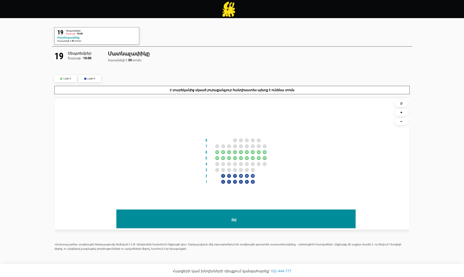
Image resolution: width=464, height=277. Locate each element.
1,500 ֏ (67, 78)
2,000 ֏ (91, 78)
